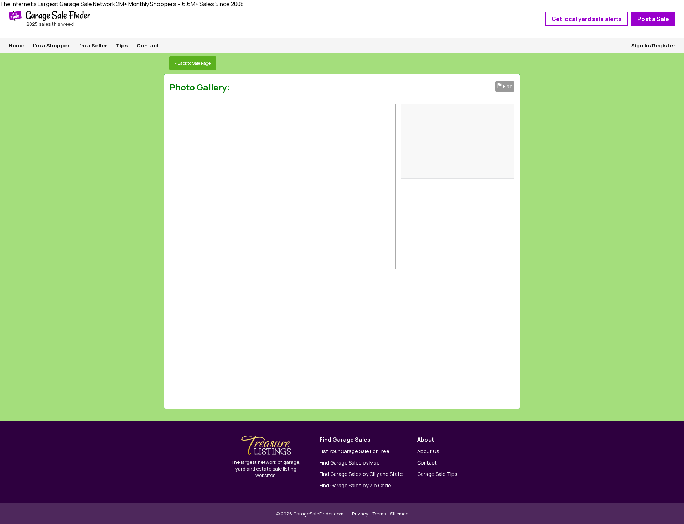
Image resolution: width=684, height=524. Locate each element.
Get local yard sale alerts (586, 19)
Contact (147, 45)
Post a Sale (653, 19)
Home (17, 45)
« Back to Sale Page (193, 63)
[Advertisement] (416, 337)
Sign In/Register (653, 45)
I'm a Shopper (51, 45)
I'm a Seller (92, 45)
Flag (505, 86)
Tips (122, 45)
